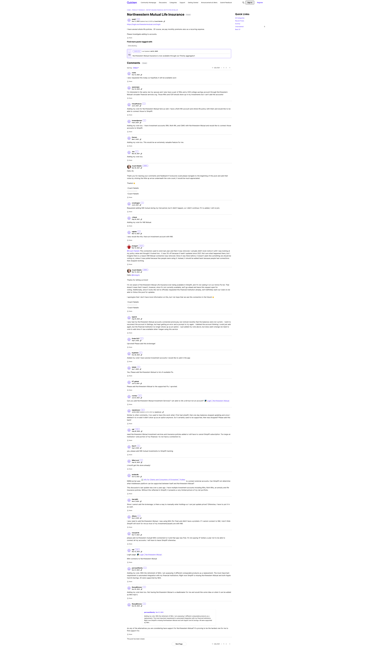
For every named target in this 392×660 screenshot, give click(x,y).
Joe (133, 151)
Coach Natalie (158, 21)
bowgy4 (135, 246)
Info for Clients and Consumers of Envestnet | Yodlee (164, 480)
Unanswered (250, 26)
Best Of (237, 29)
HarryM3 (135, 499)
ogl (133, 429)
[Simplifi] (132, 2)
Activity (237, 24)
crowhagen (136, 203)
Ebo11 (134, 446)
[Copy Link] (164, 21)
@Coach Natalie (133, 251)
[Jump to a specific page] (229, 67)
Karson (134, 137)
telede (134, 367)
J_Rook (134, 217)
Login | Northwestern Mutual (218, 401)
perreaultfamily (137, 568)
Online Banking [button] (132, 45)
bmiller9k (135, 474)
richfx (134, 73)
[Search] (243, 2)
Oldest (135, 68)
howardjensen (137, 120)
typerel (134, 317)
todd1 (134, 19)
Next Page (179, 644)
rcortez (134, 396)
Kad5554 (135, 353)
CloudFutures (137, 104)
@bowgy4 (135, 275)
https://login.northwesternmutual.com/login (143, 24)
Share (129, 38)
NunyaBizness (137, 587)
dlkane (134, 516)
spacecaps (135, 87)
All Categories (239, 18)
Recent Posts (239, 21)
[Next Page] (226, 67)
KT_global (135, 381)
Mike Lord (135, 460)
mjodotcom (136, 410)
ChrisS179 (135, 533)
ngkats (134, 231)
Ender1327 (135, 338)
